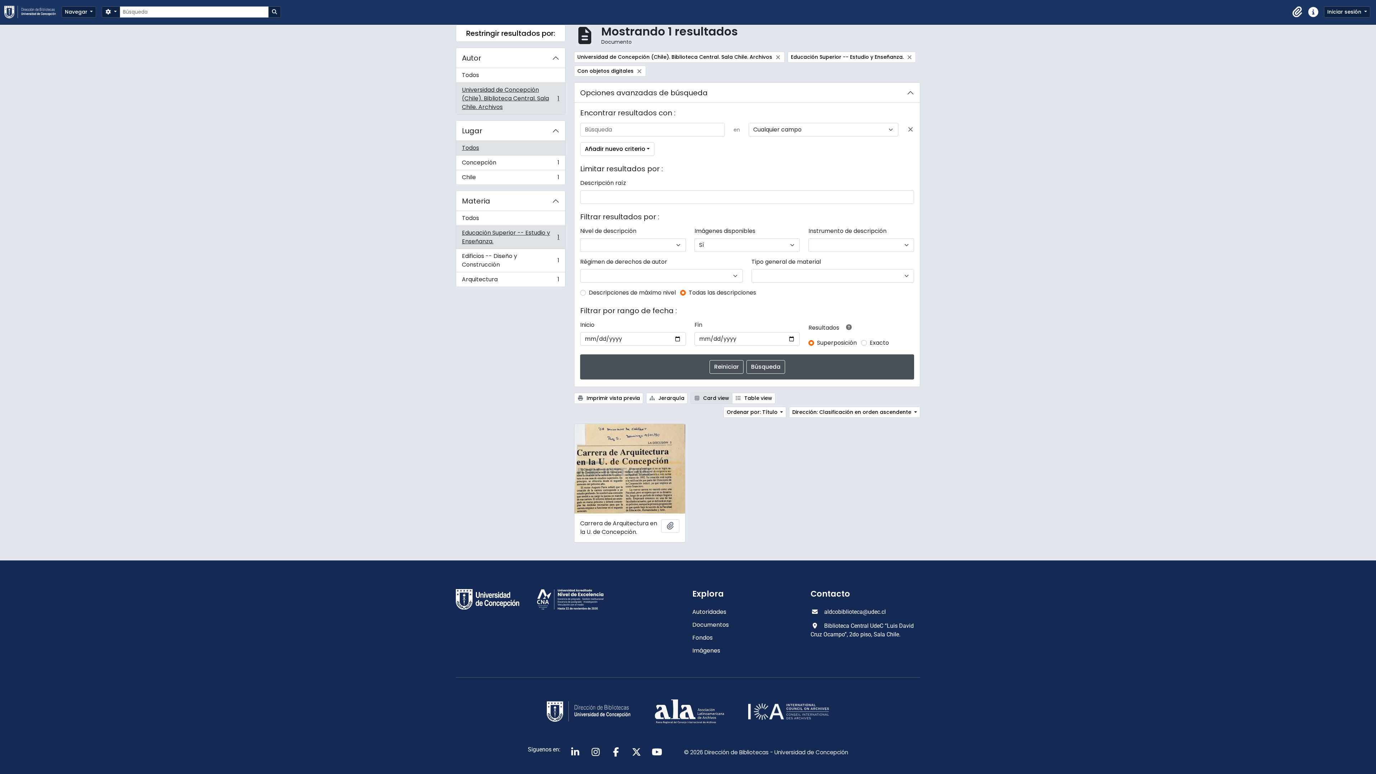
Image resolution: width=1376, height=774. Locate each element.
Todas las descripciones (722, 292)
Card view (715, 398)
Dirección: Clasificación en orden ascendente (852, 412)
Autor (471, 58)
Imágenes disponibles (724, 231)
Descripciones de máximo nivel (632, 292)
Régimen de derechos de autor (623, 262)
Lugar (472, 131)
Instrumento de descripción (847, 231)
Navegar (77, 11)
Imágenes (706, 650)
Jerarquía (670, 398)
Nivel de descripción (608, 231)
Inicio (587, 325)
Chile (510, 179)
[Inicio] (33, 12)
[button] (1297, 12)
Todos (470, 75)
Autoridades (709, 612)
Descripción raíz (603, 183)
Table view (757, 398)
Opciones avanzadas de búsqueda (644, 93)
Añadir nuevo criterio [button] (615, 149)
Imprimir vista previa (612, 398)
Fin (698, 325)
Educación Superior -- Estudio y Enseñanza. (510, 237)
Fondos (702, 638)
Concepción (510, 164)
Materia (476, 201)
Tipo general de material (786, 262)
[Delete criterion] (910, 129)
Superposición (837, 343)
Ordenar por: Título (753, 412)
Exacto (879, 343)
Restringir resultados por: (510, 33)
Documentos (710, 625)
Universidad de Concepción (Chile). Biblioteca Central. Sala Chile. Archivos (510, 98)
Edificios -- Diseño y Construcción (510, 260)
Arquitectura (510, 281)
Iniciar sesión (1345, 11)
